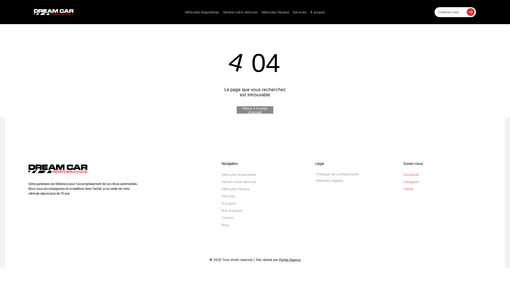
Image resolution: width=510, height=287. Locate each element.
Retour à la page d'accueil (255, 110)
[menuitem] (202, 12)
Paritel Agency (290, 260)
